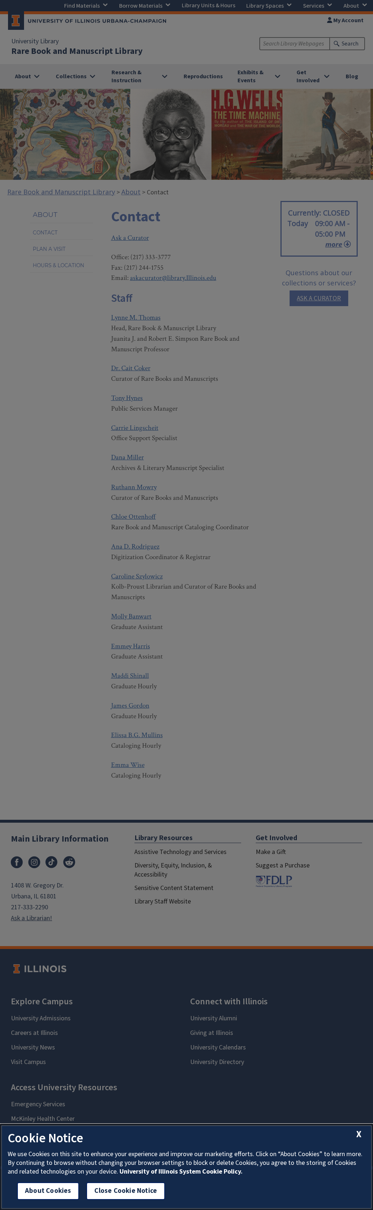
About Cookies (48, 1191)
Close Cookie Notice (125, 1191)
